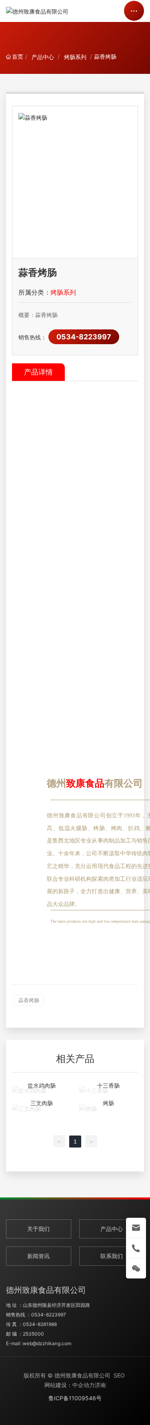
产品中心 (43, 57)
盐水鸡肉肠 (42, 1085)
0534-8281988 (40, 1324)
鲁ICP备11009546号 (75, 1398)
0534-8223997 (83, 337)
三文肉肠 (41, 1103)
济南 (100, 1384)
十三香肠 (108, 1085)
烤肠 (108, 1103)
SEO (119, 1375)
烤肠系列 (75, 57)
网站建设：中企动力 (69, 1384)
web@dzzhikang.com (47, 1343)
